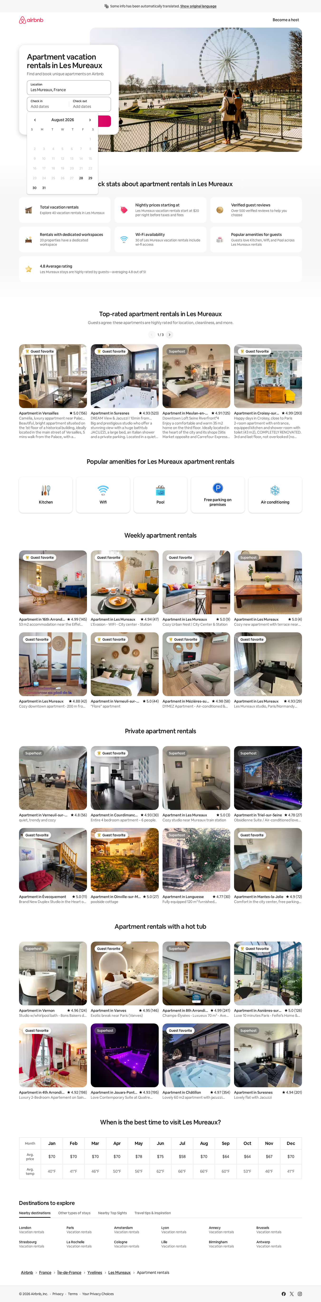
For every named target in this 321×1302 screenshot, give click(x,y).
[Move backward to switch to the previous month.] (35, 120)
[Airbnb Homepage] (31, 19)
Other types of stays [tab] (74, 1213)
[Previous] (152, 335)
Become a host (286, 19)
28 (81, 178)
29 (90, 178)
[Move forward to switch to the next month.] (89, 120)
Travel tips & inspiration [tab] (152, 1213)
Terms (73, 1294)
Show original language (198, 6)
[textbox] (48, 106)
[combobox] (69, 90)
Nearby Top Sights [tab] (112, 1213)
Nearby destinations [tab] (35, 1213)
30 (35, 188)
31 (44, 188)
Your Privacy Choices (98, 1294)
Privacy (58, 1294)
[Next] (169, 335)
